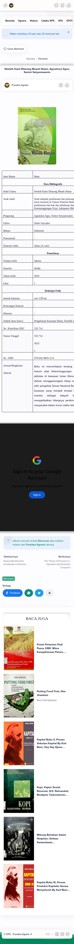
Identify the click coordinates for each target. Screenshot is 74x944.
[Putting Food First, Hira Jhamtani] (19, 696)
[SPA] (60, 20)
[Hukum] (34, 20)
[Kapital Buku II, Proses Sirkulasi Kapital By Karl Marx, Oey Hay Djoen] (19, 743)
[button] (68, 5)
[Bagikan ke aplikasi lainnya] (49, 593)
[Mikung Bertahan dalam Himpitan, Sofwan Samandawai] (19, 838)
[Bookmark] (62, 5)
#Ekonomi (8, 578)
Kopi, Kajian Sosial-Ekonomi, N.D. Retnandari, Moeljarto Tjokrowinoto (53, 791)
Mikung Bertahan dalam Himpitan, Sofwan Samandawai (51, 838)
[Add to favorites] (61, 85)
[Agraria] (22, 20)
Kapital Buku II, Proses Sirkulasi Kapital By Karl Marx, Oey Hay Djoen (51, 743)
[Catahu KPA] (47, 20)
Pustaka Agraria (35, 544)
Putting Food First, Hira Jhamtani (51, 693)
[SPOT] (69, 20)
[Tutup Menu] (68, 33)
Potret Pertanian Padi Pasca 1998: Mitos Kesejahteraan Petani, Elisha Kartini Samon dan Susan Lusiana (52, 648)
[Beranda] (10, 20)
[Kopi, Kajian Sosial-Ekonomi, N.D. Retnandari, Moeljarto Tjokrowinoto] (19, 791)
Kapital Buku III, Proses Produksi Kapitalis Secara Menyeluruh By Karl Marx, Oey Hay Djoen (52, 886)
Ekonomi (43, 541)
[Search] (56, 5)
